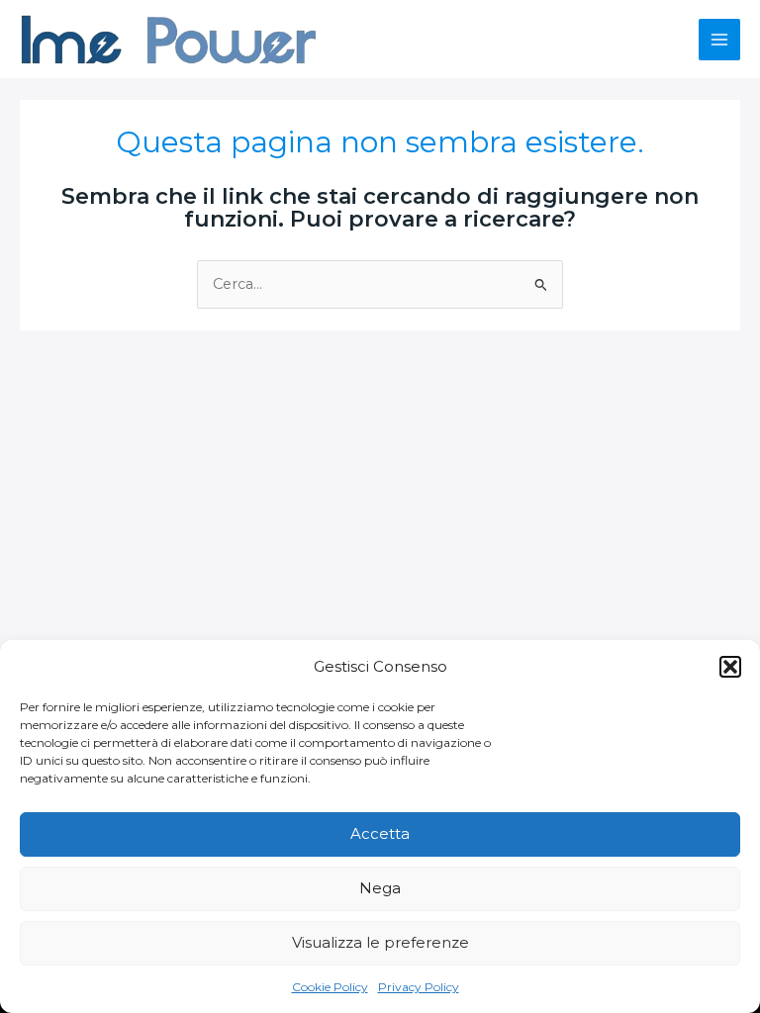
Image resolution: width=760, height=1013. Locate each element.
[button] (730, 667)
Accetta (380, 833)
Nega (380, 887)
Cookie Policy (330, 986)
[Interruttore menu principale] (719, 39)
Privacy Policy (418, 986)
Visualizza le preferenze (380, 942)
